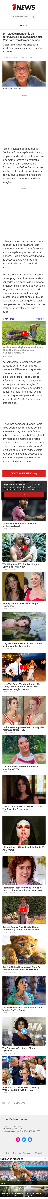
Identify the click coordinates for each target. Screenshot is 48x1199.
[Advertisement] (24, 120)
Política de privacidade (18, 1119)
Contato (5, 1119)
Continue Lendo (21, 473)
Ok (24, 495)
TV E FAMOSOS (15, 1103)
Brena (35, 57)
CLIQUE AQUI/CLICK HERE (30, 1131)
